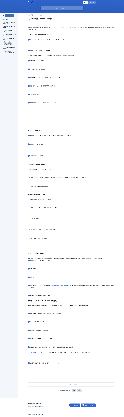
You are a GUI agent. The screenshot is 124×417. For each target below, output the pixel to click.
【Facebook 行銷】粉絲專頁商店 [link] (9, 48)
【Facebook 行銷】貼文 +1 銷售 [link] (9, 39)
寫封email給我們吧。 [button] (89, 405)
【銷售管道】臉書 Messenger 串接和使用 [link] (8, 51)
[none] (35, 2)
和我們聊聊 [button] (75, 405)
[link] (8, 15)
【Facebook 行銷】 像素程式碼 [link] (9, 31)
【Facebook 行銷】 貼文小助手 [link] (9, 35)
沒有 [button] (79, 390)
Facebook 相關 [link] (38, 15)
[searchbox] (62, 8)
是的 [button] (74, 390)
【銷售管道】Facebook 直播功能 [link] (9, 27)
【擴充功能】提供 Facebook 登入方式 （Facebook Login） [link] (8, 43)
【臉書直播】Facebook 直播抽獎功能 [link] (9, 23)
